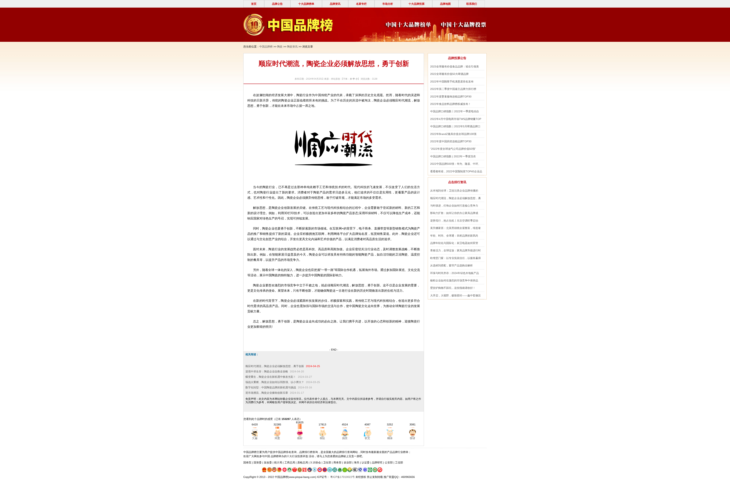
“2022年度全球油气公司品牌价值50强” (453, 148)
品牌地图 (445, 3)
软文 (367, 438)
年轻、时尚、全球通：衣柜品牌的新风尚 (454, 235)
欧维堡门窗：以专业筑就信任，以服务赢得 (455, 258)
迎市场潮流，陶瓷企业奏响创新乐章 (266, 392)
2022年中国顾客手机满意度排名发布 (452, 81)
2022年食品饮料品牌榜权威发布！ (450, 103)
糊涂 (390, 438)
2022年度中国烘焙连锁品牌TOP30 (450, 141)
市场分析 (387, 3)
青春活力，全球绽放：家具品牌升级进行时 (455, 250)
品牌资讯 (335, 3)
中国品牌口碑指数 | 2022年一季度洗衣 (453, 156)
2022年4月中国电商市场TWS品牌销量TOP (455, 118)
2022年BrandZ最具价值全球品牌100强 (453, 133)
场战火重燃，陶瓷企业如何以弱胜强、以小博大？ (274, 382)
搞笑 (345, 438)
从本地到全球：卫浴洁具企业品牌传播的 (454, 190)
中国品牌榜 (266, 46)
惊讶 (412, 438)
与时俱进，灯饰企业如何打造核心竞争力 (454, 205)
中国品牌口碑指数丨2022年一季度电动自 (454, 111)
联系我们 (471, 3)
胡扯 (322, 438)
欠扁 (254, 438)
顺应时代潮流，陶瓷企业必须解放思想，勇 (455, 198)
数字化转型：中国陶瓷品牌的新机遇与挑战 (270, 387)
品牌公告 (277, 3)
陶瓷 (279, 46)
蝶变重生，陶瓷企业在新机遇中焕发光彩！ (270, 376)
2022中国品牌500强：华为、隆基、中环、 (455, 163)
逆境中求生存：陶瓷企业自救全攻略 (266, 371)
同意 (277, 438)
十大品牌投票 (417, 3)
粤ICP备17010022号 (342, 476)
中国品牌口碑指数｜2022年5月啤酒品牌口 (455, 126)
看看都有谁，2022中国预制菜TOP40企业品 (456, 171)
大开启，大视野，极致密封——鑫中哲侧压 (455, 295)
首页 (253, 3)
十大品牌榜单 (306, 3)
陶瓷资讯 (292, 46)
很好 (299, 438)
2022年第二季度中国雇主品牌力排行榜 (453, 88)
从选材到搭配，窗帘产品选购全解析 (451, 265)
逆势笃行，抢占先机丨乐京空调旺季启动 (454, 220)
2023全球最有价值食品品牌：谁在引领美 (454, 66)
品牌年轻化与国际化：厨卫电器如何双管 (454, 243)
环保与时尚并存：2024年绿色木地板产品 (454, 273)
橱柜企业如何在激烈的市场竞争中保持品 (454, 280)
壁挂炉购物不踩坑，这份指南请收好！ (452, 287)
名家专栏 (361, 3)
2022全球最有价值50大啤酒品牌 (449, 73)
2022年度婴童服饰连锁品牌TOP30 (450, 96)
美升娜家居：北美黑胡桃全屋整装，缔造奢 (455, 228)
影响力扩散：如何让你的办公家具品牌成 (454, 213)
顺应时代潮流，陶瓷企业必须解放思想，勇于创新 (274, 366)
